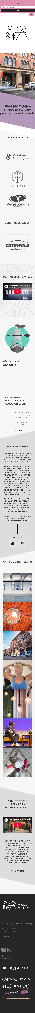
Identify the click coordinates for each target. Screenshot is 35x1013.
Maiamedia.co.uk (6, 956)
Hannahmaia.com (6, 958)
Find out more (17, 871)
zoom (13, 589)
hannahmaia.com (18, 520)
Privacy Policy (5, 936)
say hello (17, 538)
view (22, 589)
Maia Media (17, 929)
